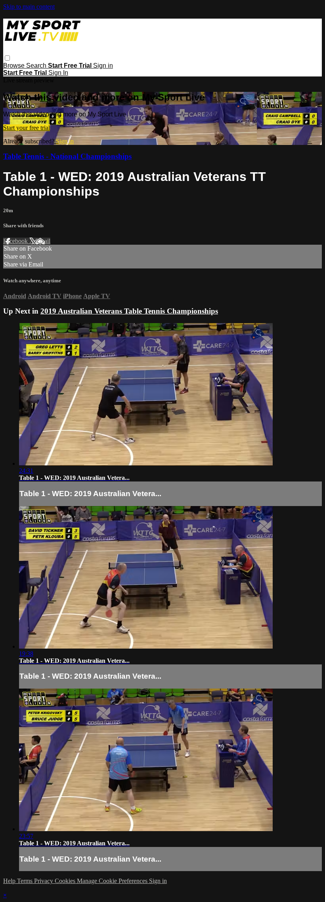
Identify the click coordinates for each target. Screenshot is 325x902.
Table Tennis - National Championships (67, 156)
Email (43, 241)
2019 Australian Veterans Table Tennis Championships (129, 311)
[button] (7, 58)
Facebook (16, 241)
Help (10, 880)
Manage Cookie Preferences (113, 880)
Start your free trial (26, 127)
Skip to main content (29, 6)
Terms (25, 880)
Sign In (58, 72)
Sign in (103, 65)
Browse (14, 65)
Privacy (44, 880)
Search (37, 65)
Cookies (66, 880)
